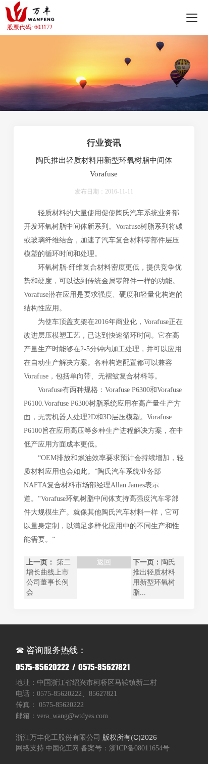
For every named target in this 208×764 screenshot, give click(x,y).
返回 (104, 562)
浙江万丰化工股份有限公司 (58, 737)
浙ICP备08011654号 (139, 748)
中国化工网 (62, 748)
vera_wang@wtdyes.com (72, 716)
